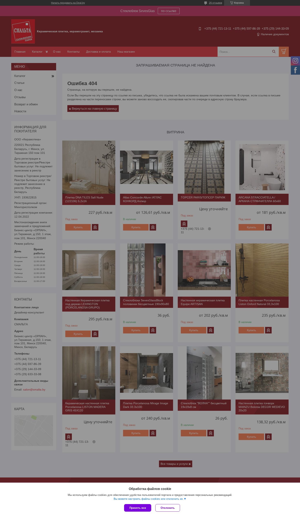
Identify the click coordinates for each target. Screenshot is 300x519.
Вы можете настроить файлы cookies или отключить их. (149, 498)
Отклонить (168, 507)
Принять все (137, 507)
